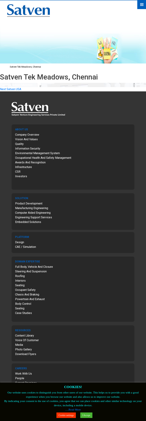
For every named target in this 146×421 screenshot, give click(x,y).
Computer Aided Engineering (33, 212)
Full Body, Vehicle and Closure (34, 266)
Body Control (23, 303)
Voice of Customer (27, 340)
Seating (20, 285)
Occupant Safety (25, 290)
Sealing (19, 308)
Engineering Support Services (33, 217)
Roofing (20, 276)
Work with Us (23, 373)
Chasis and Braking (27, 294)
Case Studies (23, 313)
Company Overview (27, 134)
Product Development (28, 203)
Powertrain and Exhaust (30, 299)
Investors (21, 176)
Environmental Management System (37, 153)
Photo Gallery (23, 349)
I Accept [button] (86, 415)
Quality (19, 144)
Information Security (27, 148)
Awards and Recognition (30, 162)
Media (19, 345)
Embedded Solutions (28, 222)
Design (19, 242)
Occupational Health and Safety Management (43, 157)
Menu (141, 4)
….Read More (73, 409)
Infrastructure (23, 167)
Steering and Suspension (31, 271)
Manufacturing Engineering (31, 208)
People (19, 378)
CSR (17, 171)
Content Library (24, 335)
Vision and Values (26, 139)
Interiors (20, 280)
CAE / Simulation (25, 247)
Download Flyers (25, 354)
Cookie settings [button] (66, 415)
